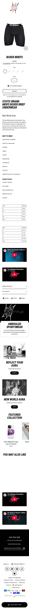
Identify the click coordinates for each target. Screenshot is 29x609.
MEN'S (14, 407)
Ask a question (5, 291)
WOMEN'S (14, 373)
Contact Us (8, 585)
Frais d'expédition (6, 63)
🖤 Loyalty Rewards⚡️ (18, 585)
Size (14, 67)
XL (17, 71)
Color (14, 76)
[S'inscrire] (23, 548)
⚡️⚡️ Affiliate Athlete (14, 587)
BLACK (14, 80)
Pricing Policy (22, 582)
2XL (23, 71)
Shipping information (7, 286)
